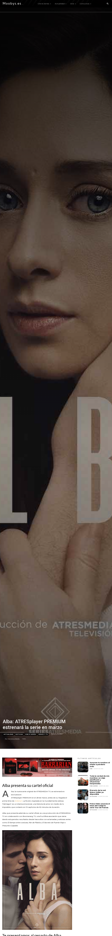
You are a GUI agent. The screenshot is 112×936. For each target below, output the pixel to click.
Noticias (19, 734)
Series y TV (43, 734)
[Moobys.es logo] (13, 4)
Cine (91, 768)
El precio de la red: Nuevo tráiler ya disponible (98, 792)
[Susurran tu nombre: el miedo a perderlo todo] (83, 767)
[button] (107, 4)
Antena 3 (18, 801)
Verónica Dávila (13, 739)
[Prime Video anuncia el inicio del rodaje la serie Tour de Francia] (83, 808)
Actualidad (8, 734)
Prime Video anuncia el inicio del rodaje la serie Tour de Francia (100, 806)
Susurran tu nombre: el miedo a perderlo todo (100, 764)
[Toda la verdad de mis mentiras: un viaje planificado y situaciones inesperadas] (83, 780)
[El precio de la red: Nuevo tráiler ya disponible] (83, 794)
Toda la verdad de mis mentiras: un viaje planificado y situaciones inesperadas (99, 780)
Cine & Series (30, 734)
